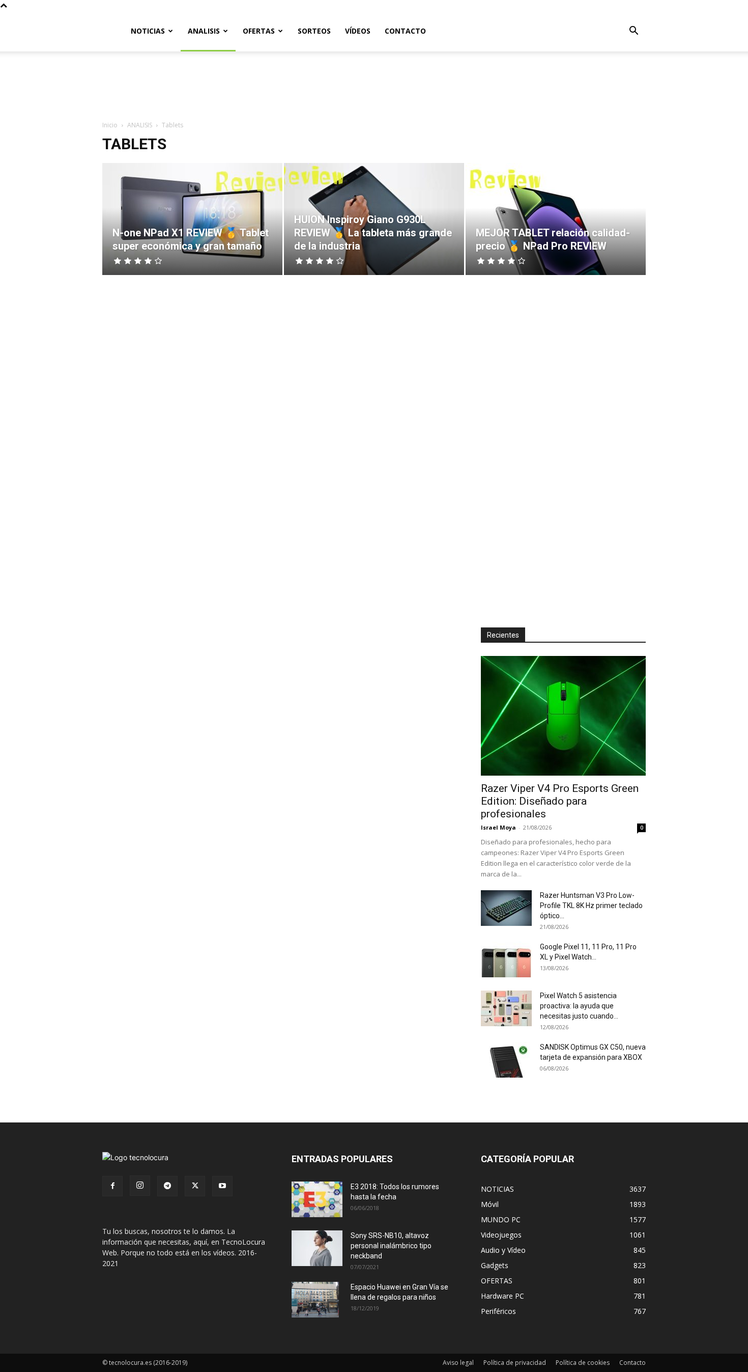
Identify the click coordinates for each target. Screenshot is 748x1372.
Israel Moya (498, 827)
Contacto (632, 1362)
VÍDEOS (357, 31)
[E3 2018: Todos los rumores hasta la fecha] (317, 1199)
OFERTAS (259, 31)
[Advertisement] (374, 86)
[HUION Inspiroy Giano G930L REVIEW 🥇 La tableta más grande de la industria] (374, 219)
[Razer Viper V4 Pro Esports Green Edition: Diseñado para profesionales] (563, 716)
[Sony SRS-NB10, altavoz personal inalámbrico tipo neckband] (317, 1248)
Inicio (110, 125)
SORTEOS (314, 31)
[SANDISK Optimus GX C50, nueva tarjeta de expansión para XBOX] (506, 1060)
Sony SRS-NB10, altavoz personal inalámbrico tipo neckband (391, 1245)
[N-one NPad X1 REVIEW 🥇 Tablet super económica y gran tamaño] (192, 219)
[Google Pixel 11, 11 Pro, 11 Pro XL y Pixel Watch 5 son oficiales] (506, 959)
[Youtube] (222, 1186)
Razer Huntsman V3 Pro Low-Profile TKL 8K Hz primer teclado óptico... (591, 905)
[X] (195, 1186)
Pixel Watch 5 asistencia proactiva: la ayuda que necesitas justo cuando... (579, 1006)
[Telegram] (167, 1186)
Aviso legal (458, 1362)
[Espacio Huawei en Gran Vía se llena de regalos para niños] (315, 1300)
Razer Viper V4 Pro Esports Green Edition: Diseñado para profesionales (560, 801)
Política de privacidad (514, 1362)
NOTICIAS (148, 31)
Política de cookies (583, 1362)
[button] (633, 32)
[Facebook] (112, 1186)
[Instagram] (140, 1185)
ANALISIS (204, 31)
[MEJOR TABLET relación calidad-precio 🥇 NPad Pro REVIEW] (556, 219)
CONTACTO (405, 31)
